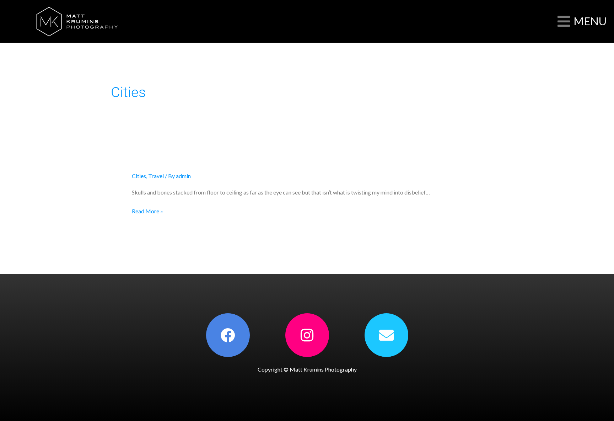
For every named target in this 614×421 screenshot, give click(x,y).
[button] (582, 21)
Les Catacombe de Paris (187, 157)
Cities (139, 175)
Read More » (147, 210)
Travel (156, 175)
